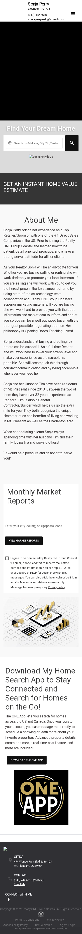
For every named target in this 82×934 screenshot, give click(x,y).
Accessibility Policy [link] (15, 925)
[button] (75, 10)
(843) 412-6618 (37, 14)
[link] (41, 161)
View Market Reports (24, 540)
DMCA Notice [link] (43, 925)
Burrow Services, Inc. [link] (57, 929)
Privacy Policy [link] (55, 919)
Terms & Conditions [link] (27, 919)
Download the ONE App (27, 760)
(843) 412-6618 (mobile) (29, 880)
